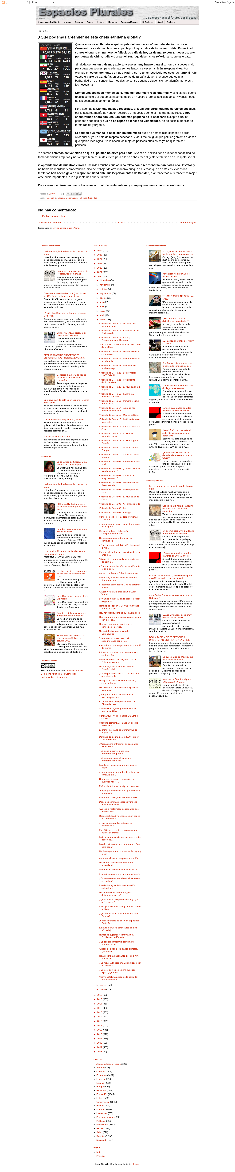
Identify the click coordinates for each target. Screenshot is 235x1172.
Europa (100, 1086)
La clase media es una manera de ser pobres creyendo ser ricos (72, 574)
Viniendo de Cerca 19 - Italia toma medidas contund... (116, 395)
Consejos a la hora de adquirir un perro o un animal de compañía (72, 378)
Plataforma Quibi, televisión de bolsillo (118, 797)
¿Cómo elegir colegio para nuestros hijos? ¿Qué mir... (117, 971)
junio (102, 306)
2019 (100, 995)
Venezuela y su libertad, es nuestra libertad (176, 275)
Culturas (79, 22)
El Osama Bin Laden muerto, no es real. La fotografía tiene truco (72, 507)
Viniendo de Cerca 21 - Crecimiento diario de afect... (117, 381)
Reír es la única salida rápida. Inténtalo (119, 786)
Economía (51, 198)
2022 (100, 268)
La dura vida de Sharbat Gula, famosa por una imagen (72, 463)
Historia (100, 22)
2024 (100, 259)
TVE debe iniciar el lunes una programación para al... (114, 752)
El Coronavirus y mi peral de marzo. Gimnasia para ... (117, 703)
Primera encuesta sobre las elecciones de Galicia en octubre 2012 (71, 638)
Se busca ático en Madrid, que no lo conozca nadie (177, 658)
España (61, 198)
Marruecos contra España (57, 436)
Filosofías (101, 1090)
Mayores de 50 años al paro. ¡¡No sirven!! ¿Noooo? (177, 680)
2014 (100, 1016)
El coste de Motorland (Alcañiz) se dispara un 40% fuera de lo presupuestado (65, 294)
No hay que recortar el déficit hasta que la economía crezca (177, 252)
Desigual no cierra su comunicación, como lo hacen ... (117, 681)
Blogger (136, 1164)
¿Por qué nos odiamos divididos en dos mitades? (175, 319)
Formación (101, 1094)
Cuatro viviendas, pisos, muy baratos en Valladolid (71, 334)
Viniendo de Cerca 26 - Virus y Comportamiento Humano (114, 338)
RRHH (99, 1128)
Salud (160, 22)
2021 (100, 272)
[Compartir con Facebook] (76, 193)
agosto (103, 298)
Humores (112, 22)
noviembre (105, 284)
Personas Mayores (129, 22)
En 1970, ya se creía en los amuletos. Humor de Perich (118, 831)
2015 (100, 1012)
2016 (100, 1008)
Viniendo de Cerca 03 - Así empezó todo (119, 504)
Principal (100, 1156)
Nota (98, 1152)
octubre (104, 289)
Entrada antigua (188, 222)
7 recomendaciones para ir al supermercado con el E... (114, 639)
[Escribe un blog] (70, 193)
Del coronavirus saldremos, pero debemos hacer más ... (115, 893)
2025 (100, 254)
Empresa (101, 1079)
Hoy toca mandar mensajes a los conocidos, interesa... (115, 625)
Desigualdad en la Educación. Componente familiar (114, 532)
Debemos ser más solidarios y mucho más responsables (118, 803)
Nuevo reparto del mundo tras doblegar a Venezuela (177, 386)
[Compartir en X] (73, 193)
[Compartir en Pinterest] (80, 193)
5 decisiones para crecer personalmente (119, 874)
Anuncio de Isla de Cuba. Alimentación (118, 573)
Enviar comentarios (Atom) (66, 228)
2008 (100, 1043)
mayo (103, 311)
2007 (100, 1047)
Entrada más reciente (50, 222)
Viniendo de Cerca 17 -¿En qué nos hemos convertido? (117, 409)
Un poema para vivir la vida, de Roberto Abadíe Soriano (72, 272)
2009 (100, 1038)
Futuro (90, 22)
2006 (100, 1051)
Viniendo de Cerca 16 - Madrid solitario (119, 415)
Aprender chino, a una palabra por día (118, 858)
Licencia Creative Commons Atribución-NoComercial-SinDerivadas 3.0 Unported (62, 673)
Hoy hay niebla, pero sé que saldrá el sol (119, 612)
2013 (100, 1021)
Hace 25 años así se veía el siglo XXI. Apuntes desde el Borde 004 (176, 433)
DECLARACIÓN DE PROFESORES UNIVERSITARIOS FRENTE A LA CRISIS (64, 356)
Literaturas (101, 1113)
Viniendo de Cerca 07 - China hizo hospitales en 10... (116, 477)
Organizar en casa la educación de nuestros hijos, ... (116, 780)
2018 (100, 999)
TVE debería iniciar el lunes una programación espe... (115, 759)
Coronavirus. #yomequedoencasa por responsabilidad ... (118, 710)
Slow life (100, 1136)
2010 (100, 1034)
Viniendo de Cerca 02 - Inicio (113, 508)
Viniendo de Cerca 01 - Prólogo (115, 512)
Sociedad (171, 22)
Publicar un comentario (54, 216)
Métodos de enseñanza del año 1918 (118, 869)
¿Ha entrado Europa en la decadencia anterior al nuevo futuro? (177, 455)
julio (102, 302)
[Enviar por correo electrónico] (67, 193)
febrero (104, 985)
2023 (100, 263)
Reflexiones (147, 22)
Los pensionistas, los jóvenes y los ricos (64, 419)
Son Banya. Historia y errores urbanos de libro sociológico (177, 364)
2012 (100, 1025)
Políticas (83, 198)
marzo (103, 319)
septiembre (106, 293)
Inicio (120, 222)
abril (102, 315)
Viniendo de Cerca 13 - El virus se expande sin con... (116, 434)
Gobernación (72, 198)
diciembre (105, 280)
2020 (100, 276)
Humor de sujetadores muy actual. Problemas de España (116, 936)
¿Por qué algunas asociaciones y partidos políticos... (116, 696)
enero (103, 989)
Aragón (67, 22)
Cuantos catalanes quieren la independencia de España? (71, 614)
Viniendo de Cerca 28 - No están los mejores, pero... (117, 324)
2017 (100, 1003)
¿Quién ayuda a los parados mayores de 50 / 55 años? (176, 409)
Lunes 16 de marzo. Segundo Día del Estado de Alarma (118, 660)
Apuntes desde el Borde (49, 22)
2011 (99, 1029)
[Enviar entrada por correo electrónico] (62, 194)
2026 (100, 250)
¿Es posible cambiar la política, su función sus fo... (116, 943)
